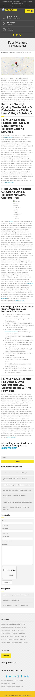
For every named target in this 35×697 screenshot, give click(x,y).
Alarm (9, 80)
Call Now (6, 655)
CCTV (19, 82)
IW (22, 88)
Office (19, 90)
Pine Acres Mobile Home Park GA (19, 91)
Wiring (19, 101)
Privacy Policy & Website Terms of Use (15, 605)
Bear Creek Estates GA (18, 80)
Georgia (3, 80)
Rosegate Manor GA (22, 93)
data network (8, 137)
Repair (9, 93)
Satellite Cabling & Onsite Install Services (16, 485)
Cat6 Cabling (13, 82)
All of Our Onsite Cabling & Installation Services (16, 508)
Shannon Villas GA (22, 95)
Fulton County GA (8, 86)
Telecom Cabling (28, 97)
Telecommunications (11, 332)
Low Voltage (27, 88)
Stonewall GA (9, 97)
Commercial (4, 84)
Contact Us (7, 582)
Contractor (12, 84)
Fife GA (25, 84)
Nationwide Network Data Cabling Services (17, 473)
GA (15, 86)
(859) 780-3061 (9, 182)
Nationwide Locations (26, 6)
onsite (11, 221)
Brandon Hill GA (29, 80)
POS (6, 93)
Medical (14, 90)
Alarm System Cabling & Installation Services (15, 496)
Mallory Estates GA (6, 90)
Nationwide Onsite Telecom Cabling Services (15, 479)
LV (32, 88)
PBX (8, 91)
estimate (4, 298)
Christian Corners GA (27, 82)
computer (30, 283)
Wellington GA (6, 101)
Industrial (10, 88)
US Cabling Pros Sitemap (11, 600)
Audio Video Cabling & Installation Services (17, 502)
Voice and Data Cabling (24, 99)
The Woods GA (5, 99)
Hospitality (4, 88)
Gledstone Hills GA (27, 86)
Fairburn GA (19, 84)
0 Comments (26, 101)
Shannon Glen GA (12, 95)
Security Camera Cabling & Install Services (17, 490)
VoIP (32, 99)
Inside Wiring (17, 88)
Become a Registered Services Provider (16, 595)
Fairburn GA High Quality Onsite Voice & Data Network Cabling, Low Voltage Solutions (16, 109)
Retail (14, 93)
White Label (13, 101)
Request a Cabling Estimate (10, 6)
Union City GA (13, 99)
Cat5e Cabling (5, 82)
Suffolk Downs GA (18, 97)
